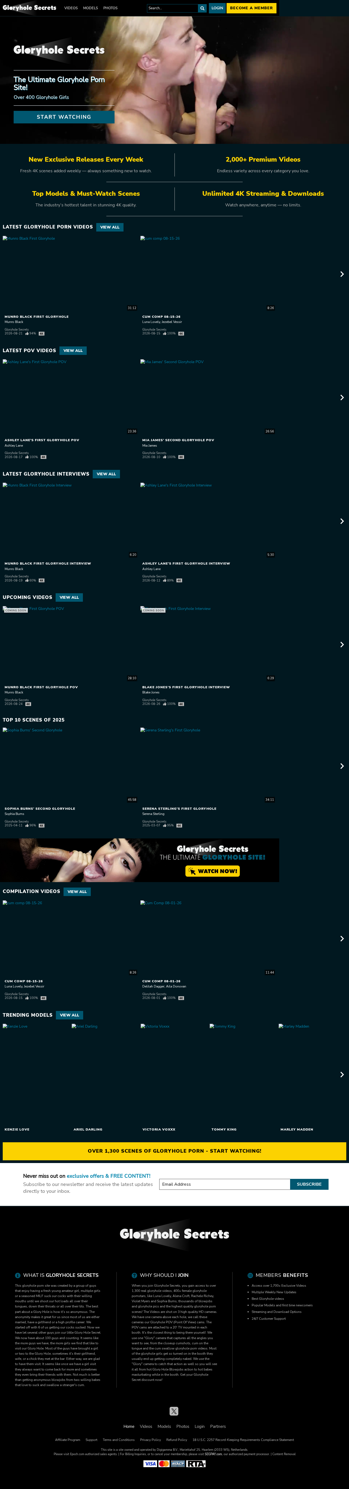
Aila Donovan (176, 986)
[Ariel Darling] (105, 1074)
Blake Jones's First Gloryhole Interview (186, 687)
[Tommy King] (243, 1074)
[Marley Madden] (312, 1074)
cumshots (183, 1343)
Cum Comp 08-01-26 (161, 981)
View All (109, 227)
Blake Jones (151, 692)
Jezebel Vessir (172, 322)
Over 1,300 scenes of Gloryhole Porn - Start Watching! (174, 1151)
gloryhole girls (152, 1353)
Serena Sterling (153, 814)
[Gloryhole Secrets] (29, 8)
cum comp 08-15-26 (161, 317)
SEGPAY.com (213, 1454)
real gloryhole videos (156, 1291)
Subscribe (309, 1184)
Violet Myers (141, 1301)
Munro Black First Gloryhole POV (41, 687)
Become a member (251, 8)
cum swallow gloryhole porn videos (181, 1348)
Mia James (149, 445)
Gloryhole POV (161, 1322)
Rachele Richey (202, 1296)
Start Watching (64, 117)
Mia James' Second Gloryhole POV (178, 440)
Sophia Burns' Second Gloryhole (40, 808)
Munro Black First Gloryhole (37, 317)
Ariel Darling (88, 1129)
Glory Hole (160, 1369)
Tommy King (224, 1129)
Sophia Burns (14, 814)
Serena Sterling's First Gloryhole (179, 808)
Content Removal (284, 1454)
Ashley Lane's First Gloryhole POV (42, 440)
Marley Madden (297, 1129)
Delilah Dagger (153, 986)
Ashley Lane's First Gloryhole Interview (186, 563)
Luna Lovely (151, 322)
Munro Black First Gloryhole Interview (48, 563)
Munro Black (14, 322)
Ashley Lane (14, 445)
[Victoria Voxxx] (174, 1074)
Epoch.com (77, 1454)
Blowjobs (176, 1369)
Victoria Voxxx (159, 1129)
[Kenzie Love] (36, 1074)
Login (217, 8)
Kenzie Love (17, 1129)
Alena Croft (181, 1296)
